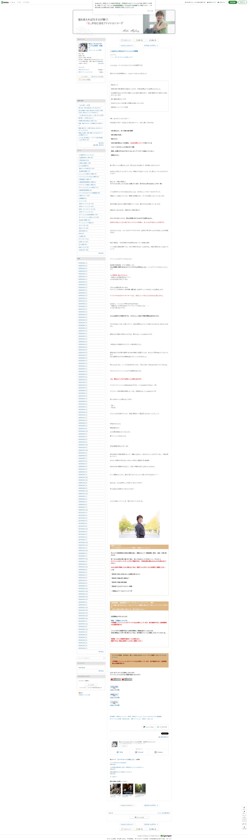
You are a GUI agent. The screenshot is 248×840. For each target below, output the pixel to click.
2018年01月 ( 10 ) (83, 510)
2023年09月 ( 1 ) (82, 325)
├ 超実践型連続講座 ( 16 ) (85, 190)
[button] (244, 828)
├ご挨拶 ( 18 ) (82, 236)
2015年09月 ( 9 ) (82, 586)
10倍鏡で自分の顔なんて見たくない (87, 120)
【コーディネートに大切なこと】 (123, 57)
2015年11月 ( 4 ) (82, 580)
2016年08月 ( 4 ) (82, 556)
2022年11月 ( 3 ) (82, 352)
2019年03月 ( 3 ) (82, 472)
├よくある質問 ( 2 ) (83, 165)
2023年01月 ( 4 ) (82, 347)
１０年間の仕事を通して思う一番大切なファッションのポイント (127, 767)
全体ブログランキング (83, 69)
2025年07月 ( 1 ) (82, 282)
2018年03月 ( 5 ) (82, 504)
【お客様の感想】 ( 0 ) (84, 171)
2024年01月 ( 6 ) (82, 320)
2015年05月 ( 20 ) (83, 596)
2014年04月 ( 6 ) (82, 632)
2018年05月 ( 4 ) (82, 499)
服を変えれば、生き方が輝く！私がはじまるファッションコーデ (124, 24)
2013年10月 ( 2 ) (82, 648)
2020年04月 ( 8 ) (82, 436)
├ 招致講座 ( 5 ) (82, 198)
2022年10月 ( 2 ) (82, 355)
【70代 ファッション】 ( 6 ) (85, 212)
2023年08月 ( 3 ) (82, 328)
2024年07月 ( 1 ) (82, 309)
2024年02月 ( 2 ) (82, 317)
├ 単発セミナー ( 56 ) (84, 195)
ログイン (242, 2)
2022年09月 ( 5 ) (82, 358)
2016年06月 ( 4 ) (82, 561)
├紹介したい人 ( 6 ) (83, 247)
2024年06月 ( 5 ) (82, 312)
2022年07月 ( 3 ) (82, 363)
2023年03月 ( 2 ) (82, 341)
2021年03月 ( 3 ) (82, 407)
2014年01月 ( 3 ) (82, 640)
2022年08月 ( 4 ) (82, 360)
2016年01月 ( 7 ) (82, 575)
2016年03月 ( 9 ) (82, 569)
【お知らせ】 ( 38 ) (83, 250)
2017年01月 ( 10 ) (83, 542)
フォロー (124, 746)
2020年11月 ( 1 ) (82, 417)
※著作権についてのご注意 (84, 694)
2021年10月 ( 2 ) (82, 388)
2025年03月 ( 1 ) (82, 290)
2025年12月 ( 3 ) (82, 276)
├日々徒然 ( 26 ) (82, 244)
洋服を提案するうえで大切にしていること (121, 772)
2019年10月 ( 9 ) (82, 453)
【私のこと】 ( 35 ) (83, 228)
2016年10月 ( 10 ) (83, 550)
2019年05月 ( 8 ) (82, 466)
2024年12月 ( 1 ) (82, 298)
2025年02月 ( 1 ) (82, 293)
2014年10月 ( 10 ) (83, 615)
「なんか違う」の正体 (84, 105)
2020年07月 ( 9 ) (82, 428)
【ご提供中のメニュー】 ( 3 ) (86, 155)
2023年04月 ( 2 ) (82, 339)
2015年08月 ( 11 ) (83, 588)
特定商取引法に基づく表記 (158, 838)
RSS (81, 693)
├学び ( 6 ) (81, 233)
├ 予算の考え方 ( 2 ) (83, 160)
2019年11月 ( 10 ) (83, 450)
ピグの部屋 (98, 50)
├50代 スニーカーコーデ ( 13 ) (86, 209)
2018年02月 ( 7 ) (82, 507)
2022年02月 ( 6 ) (82, 377)
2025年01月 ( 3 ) (82, 295)
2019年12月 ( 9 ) (82, 447)
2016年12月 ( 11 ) (83, 545)
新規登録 (232, 2)
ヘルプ (169, 838)
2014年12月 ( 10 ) (83, 610)
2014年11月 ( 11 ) (83, 613)
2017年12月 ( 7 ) (82, 512)
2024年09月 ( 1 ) (82, 303)
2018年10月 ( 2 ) (82, 485)
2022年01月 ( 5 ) (82, 379)
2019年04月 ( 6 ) (82, 469)
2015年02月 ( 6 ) (82, 605)
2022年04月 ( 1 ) (82, 371)
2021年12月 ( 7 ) (82, 382)
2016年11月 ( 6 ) (82, 548)
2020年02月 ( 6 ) (82, 442)
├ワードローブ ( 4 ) (83, 239)
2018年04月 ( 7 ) (82, 502)
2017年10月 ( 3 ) (82, 518)
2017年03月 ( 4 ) (82, 537)
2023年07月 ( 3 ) (82, 331)
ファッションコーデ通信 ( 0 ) (86, 222)
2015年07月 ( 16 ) (83, 591)
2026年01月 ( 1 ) (82, 274)
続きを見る (101, 63)
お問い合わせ (122, 838)
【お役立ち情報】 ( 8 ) (84, 220)
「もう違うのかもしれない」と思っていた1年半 (91, 115)
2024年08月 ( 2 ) (82, 306)
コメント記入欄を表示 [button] (163, 813)
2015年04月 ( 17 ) (83, 599)
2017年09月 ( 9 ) (82, 520)
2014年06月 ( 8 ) (82, 626)
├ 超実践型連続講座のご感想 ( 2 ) (87, 182)
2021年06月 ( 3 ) (82, 398)
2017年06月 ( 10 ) (83, 529)
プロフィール (92, 50)
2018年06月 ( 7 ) (82, 496)
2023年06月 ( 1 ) (82, 333)
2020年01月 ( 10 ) (83, 445)
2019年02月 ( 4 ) (82, 474)
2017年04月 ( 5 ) (82, 534)
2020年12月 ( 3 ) (82, 415)
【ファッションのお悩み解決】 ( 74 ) (88, 214)
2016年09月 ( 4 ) (82, 553)
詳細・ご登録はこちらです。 (120, 620)
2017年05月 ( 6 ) (82, 531)
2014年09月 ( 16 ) (83, 618)
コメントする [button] (149, 727)
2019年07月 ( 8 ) (82, 461)
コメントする (140, 817)
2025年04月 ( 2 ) (82, 287)
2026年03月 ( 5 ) (82, 271)
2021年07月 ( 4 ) (82, 396)
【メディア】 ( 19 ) (83, 225)
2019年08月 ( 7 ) (82, 458)
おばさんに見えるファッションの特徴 (124, 51)
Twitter (121, 752)
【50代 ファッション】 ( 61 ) (86, 206)
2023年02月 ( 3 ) (82, 344)
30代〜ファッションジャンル (85, 72)
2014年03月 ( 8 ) (82, 634)
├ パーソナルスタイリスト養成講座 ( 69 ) (89, 193)
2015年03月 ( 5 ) (82, 602)
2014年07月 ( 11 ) (83, 624)
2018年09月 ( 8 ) (82, 488)
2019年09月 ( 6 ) (82, 455)
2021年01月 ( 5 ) (82, 412)
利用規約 (131, 838)
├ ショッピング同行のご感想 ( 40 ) (87, 174)
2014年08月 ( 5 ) (82, 621)
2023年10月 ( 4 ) (82, 322)
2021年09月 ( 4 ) (82, 390)
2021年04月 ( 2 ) (82, 404)
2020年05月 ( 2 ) (82, 434)
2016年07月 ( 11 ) (83, 558)
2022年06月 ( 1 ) (82, 366)
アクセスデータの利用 (142, 838)
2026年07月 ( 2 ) (82, 265)
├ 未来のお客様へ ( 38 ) (84, 163)
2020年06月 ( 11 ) (83, 431)
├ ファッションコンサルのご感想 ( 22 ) (88, 176)
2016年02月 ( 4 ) (82, 572)
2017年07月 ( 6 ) (82, 526)
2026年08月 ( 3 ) (82, 263)
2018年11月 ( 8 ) (82, 483)
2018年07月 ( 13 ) (83, 493)
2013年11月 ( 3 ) (82, 645)
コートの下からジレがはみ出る (118, 762)
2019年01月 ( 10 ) (83, 477)
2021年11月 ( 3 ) (82, 385)
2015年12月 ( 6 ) (82, 577)
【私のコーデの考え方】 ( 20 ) (86, 168)
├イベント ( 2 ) (82, 201)
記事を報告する (164, 737)
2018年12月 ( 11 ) (83, 480)
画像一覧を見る (100, 145)
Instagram (160, 752)
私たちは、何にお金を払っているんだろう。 (90, 108)
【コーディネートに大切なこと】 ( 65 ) (88, 217)
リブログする (163, 727)
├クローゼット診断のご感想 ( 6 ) (87, 184)
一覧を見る (101, 143)
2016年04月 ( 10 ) (83, 567)
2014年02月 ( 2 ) (82, 637)
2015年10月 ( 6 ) (82, 583)
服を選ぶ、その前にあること (86, 118)
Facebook (140, 752)
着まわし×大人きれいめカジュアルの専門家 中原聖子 (95, 46)
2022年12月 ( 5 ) (82, 350)
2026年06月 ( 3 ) (82, 268)
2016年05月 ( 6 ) (82, 564)
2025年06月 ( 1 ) (82, 284)
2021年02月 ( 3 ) (82, 409)
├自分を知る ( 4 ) (82, 231)
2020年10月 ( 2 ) (82, 420)
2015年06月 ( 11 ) (83, 594)
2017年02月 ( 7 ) (82, 539)
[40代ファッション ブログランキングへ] (116, 680)
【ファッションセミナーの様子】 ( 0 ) (88, 187)
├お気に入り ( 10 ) (83, 241)
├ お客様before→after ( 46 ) (85, 157)
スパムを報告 (112, 838)
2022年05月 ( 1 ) (82, 369)
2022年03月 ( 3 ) (82, 374)
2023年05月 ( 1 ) (82, 336)
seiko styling (81, 667)
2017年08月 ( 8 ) (82, 523)
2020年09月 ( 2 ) (82, 423)
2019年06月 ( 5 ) (82, 464)
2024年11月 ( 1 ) (82, 301)
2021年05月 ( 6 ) (82, 401)
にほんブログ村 (114, 690)
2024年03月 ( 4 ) (82, 314)
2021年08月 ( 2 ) (82, 393)
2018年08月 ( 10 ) (83, 491)
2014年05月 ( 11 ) (83, 629)
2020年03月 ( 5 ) (82, 439)
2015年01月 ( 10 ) (83, 607)
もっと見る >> (113, 776)
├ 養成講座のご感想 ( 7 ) (84, 179)
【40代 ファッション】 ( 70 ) (86, 203)
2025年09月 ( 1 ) (82, 279)
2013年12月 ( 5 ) (82, 643)
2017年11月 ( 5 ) (82, 515)
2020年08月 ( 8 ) (82, 426)
